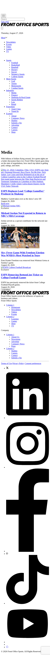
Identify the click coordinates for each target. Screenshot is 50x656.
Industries (10, 90)
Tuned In (15, 111)
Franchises (10, 107)
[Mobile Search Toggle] (2, 28)
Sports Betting (17, 100)
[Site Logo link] (25, 25)
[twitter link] (27, 368)
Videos (14, 312)
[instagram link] (27, 444)
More (3, 38)
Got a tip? (5, 22)
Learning (15, 319)
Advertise (15, 125)
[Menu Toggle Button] (3, 16)
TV (7, 51)
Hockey (14, 70)
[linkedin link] (27, 394)
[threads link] (27, 644)
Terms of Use (6, 363)
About (13, 116)
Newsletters (11, 42)
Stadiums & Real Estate (20, 97)
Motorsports (16, 86)
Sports (8, 60)
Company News (17, 118)
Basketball (15, 65)
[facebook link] (27, 510)
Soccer (14, 72)
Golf (13, 81)
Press (13, 346)
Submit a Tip (16, 123)
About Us (15, 337)
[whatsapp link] (27, 553)
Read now (5, 203)
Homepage (15, 307)
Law (13, 102)
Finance (14, 95)
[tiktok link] (27, 580)
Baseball (14, 67)
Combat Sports (17, 88)
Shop (13, 132)
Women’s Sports (17, 74)
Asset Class (16, 109)
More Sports (11, 79)
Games (9, 49)
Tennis (14, 83)
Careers (14, 130)
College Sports (17, 76)
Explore (9, 114)
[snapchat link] (27, 647)
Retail (13, 104)
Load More (6, 290)
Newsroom (15, 339)
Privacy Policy (18, 363)
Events (9, 44)
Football (14, 63)
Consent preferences (33, 363)
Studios (14, 120)
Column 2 (10, 317)
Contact (14, 127)
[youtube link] (27, 624)
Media (13, 93)
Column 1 (10, 305)
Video (8, 47)
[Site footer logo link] (25, 294)
